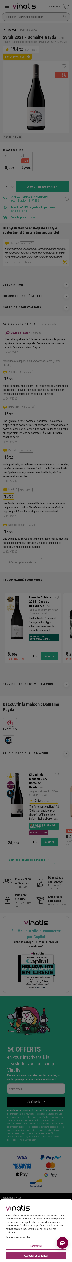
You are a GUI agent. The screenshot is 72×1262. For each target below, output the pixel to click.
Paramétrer (36, 1246)
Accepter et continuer (36, 1255)
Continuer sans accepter (18, 1237)
